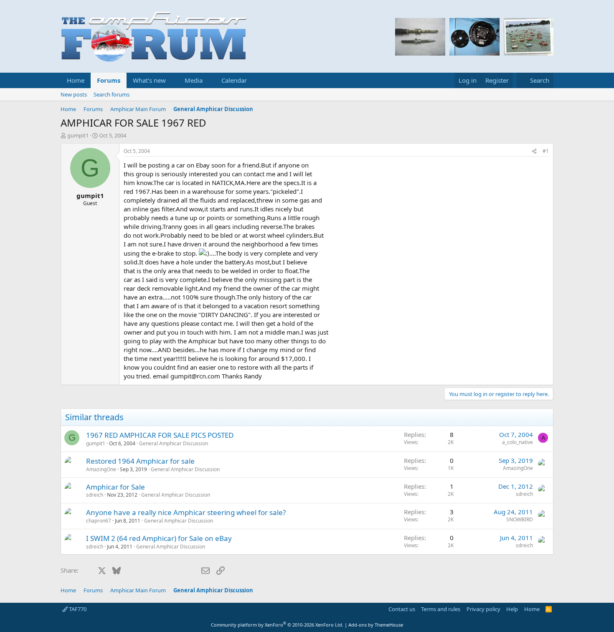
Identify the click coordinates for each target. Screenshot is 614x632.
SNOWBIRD (519, 519)
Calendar (234, 80)
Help (512, 609)
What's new (149, 80)
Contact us (401, 609)
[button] (172, 80)
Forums (108, 80)
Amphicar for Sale (115, 487)
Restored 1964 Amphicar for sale (140, 461)
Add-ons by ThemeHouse (375, 625)
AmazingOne (101, 469)
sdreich (94, 494)
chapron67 (98, 520)
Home (75, 80)
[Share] (534, 151)
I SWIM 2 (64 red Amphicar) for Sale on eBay (159, 538)
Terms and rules (440, 609)
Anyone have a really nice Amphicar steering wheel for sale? (186, 512)
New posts (74, 94)
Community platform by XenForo (277, 625)
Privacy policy (483, 609)
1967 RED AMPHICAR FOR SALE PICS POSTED (159, 435)
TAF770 (77, 609)
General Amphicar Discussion (173, 443)
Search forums (111, 94)
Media (194, 80)
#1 (546, 151)
